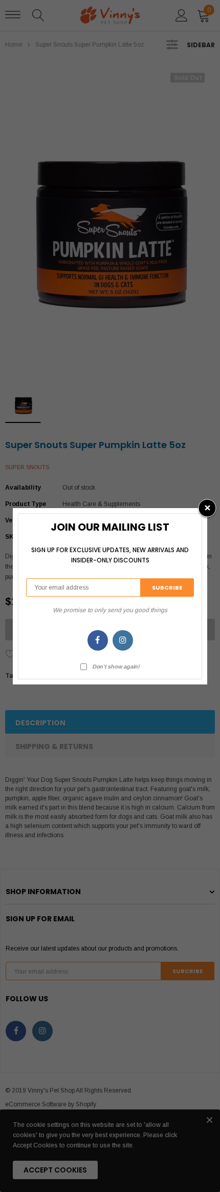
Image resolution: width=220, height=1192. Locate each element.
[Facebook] (97, 640)
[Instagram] (123, 640)
